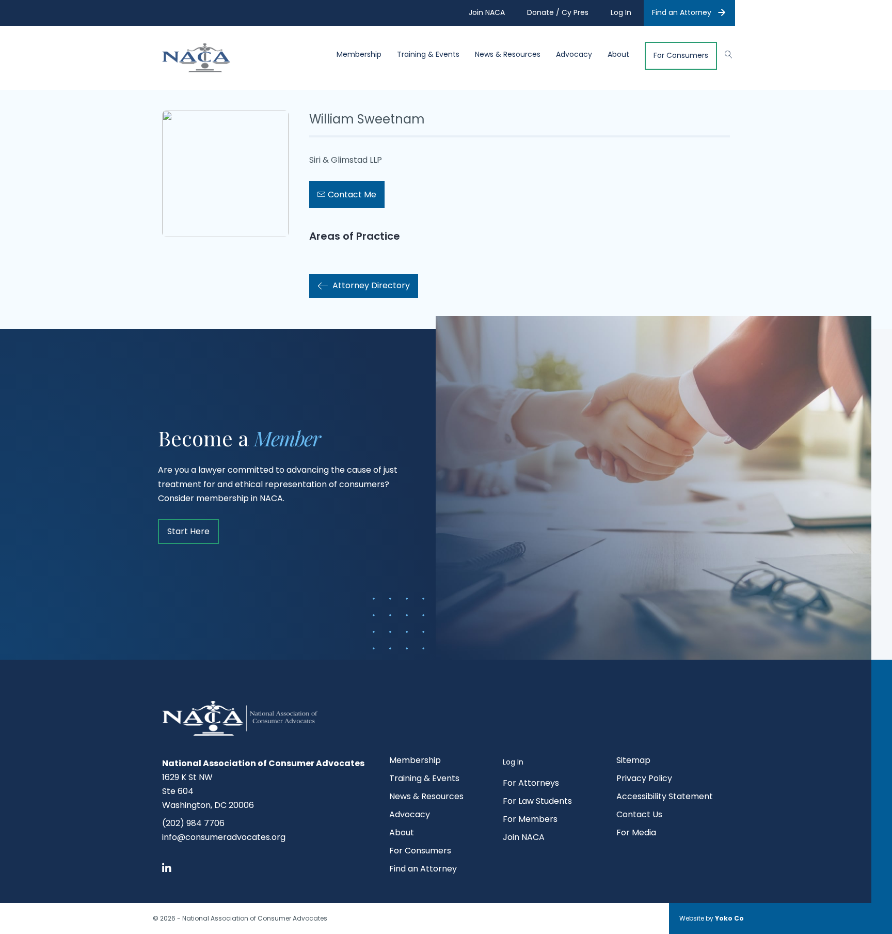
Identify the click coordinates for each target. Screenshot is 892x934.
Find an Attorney (681, 12)
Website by (711, 918)
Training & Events (428, 54)
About (618, 54)
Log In (513, 762)
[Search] (723, 53)
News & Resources (507, 54)
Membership (359, 54)
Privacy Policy (644, 779)
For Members (530, 820)
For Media (636, 833)
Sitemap (633, 761)
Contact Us (639, 815)
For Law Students (537, 802)
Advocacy (574, 54)
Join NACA (524, 838)
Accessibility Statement (664, 797)
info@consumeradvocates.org (223, 837)
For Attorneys (531, 784)
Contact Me (351, 194)
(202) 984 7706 (193, 823)
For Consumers (681, 55)
